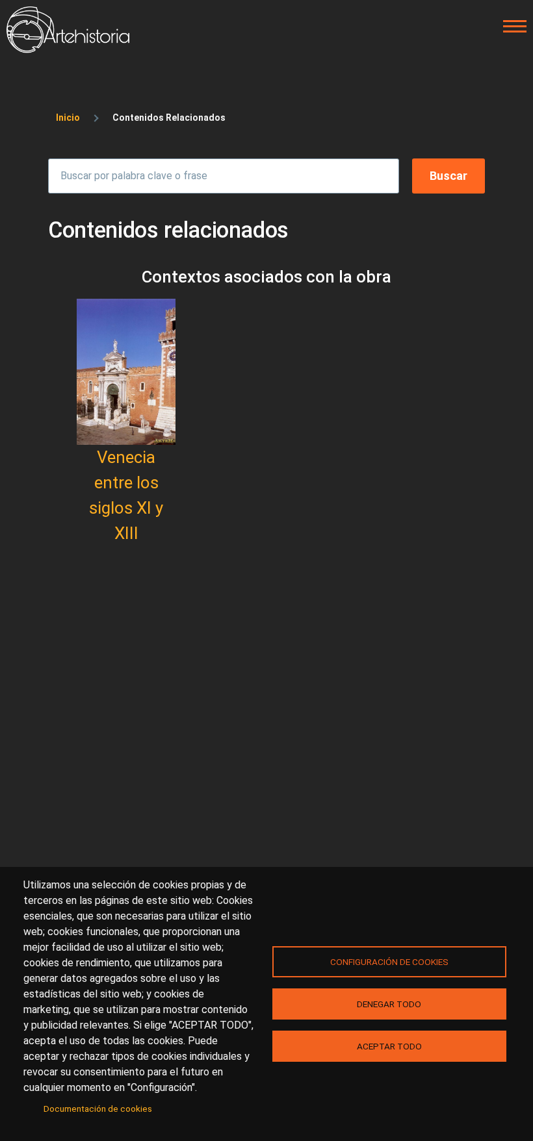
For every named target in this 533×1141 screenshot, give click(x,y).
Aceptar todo (389, 1046)
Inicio (68, 117)
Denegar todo (389, 1004)
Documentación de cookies (98, 1108)
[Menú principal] (510, 26)
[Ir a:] (126, 372)
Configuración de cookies (389, 962)
